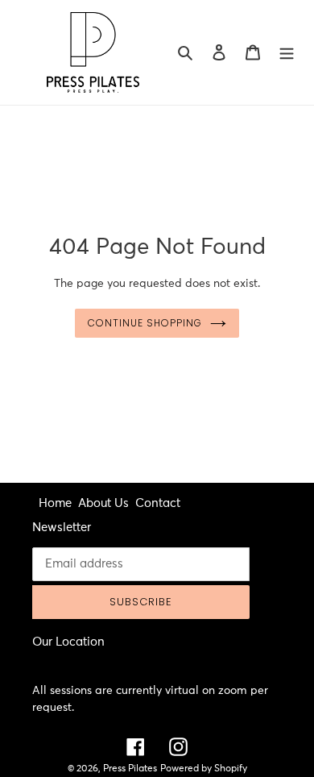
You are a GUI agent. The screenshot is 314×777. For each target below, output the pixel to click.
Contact (157, 503)
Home (55, 503)
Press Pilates (130, 769)
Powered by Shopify (203, 769)
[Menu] (287, 52)
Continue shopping (145, 323)
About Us (103, 503)
